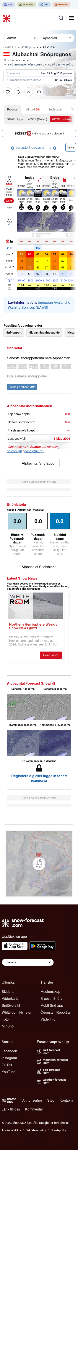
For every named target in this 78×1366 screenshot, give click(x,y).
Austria (26, 47)
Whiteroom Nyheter (16, 1012)
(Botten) (61, 119)
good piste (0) (34, 451)
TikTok (7, 1064)
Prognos (12, 109)
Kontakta (66, 1100)
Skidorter (9, 991)
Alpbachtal (47, 47)
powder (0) (14, 451)
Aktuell (30, 109)
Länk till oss (11, 1109)
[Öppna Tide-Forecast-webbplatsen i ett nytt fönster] (44, 4)
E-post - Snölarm (53, 998)
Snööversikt (11, 1005)
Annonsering (32, 1100)
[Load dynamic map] (39, 863)
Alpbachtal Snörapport (39, 463)
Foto (5, 1019)
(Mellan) (37, 119)
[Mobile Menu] (71, 18)
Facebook (9, 1050)
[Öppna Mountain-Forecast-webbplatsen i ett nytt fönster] (26, 4)
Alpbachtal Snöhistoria (39, 566)
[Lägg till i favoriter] (7, 91)
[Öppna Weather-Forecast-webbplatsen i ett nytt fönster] (61, 4)
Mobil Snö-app (52, 1005)
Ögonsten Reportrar (56, 1012)
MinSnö (8, 1026)
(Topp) (15, 119)
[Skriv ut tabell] (39, 91)
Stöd (50, 1100)
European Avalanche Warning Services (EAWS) (39, 305)
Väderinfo (48, 1019)
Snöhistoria (55, 109)
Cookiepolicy (59, 1130)
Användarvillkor (11, 1130)
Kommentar (34, 1109)
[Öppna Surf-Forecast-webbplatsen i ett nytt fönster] (8, 4)
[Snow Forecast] (7, 18)
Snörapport (13, 332)
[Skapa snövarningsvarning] (18, 91)
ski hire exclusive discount (48, 133)
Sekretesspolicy (36, 1130)
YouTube (9, 1071)
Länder (8, 47)
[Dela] (28, 91)
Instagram (9, 1057)
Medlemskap (50, 991)
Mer (9, 223)
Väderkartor (11, 998)
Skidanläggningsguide (44, 332)
